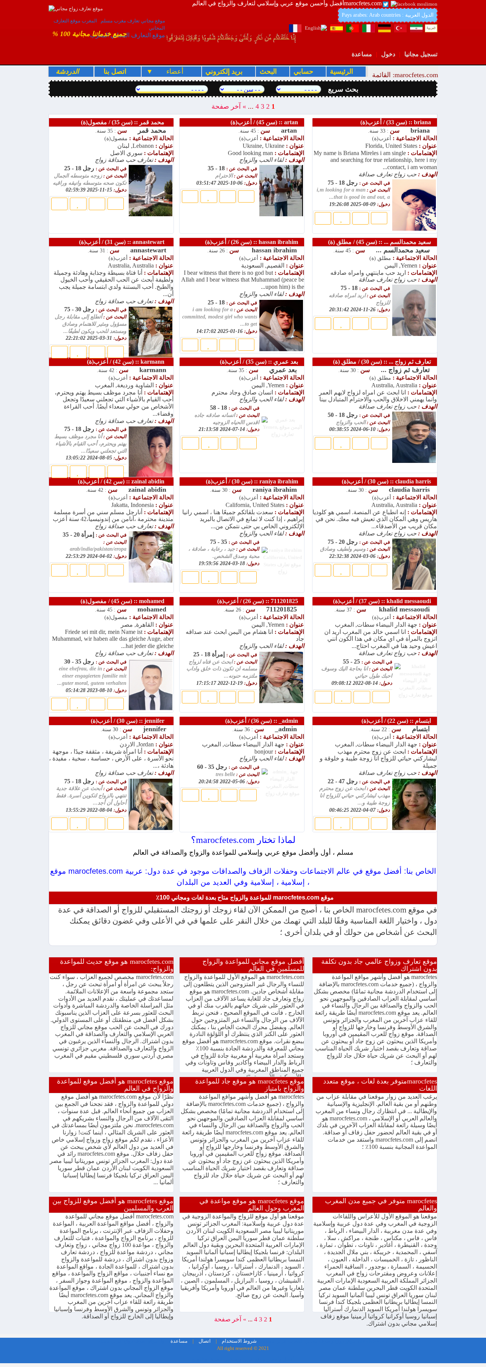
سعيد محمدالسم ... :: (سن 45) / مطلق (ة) (382, 242)
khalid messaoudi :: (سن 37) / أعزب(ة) (384, 601)
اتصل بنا (114, 71)
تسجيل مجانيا (420, 54)
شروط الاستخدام (239, 1341)
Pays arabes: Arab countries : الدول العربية (388, 15)
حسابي (304, 71)
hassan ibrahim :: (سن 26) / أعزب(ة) (254, 242)
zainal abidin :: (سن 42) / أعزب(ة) (125, 481)
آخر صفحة (226, 106)
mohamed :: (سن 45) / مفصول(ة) (126, 601)
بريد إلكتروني (225, 71)
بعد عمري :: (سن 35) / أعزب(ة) (261, 361)
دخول (388, 54)
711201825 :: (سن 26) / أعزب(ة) (260, 601)
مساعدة (362, 54)
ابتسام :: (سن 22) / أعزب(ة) (398, 721)
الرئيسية (342, 71)
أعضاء (171, 71)
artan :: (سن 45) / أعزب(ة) (266, 122)
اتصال (204, 1341)
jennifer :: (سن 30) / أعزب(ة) (131, 721)
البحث (269, 71)
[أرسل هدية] (97, 204)
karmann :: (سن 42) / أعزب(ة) (129, 361)
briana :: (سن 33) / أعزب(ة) (398, 122)
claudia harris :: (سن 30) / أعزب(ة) (389, 481)
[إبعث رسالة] (59, 204)
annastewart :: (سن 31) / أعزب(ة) (125, 242)
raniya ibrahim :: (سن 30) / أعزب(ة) (254, 481)
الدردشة (67, 71)
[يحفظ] (78, 204)
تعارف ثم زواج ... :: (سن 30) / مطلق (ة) (384, 361)
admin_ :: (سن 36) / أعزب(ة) (264, 721)
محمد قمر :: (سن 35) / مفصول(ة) (126, 122)
